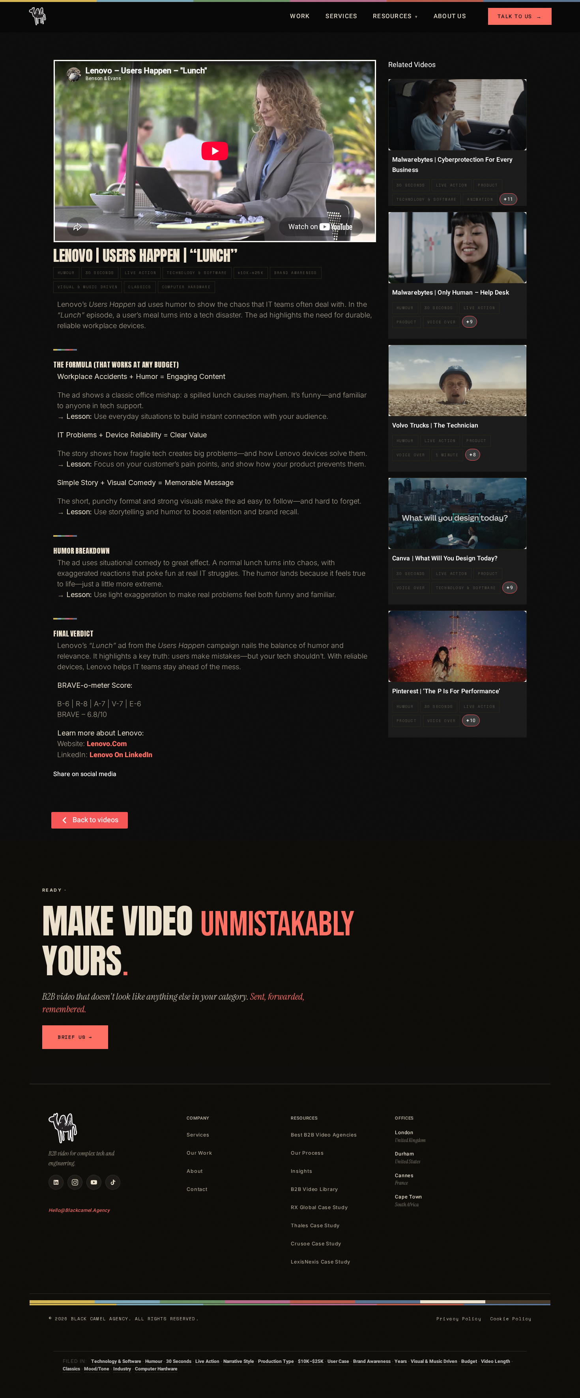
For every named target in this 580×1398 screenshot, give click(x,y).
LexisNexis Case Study (320, 1262)
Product (488, 185)
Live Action (140, 272)
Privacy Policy (458, 1319)
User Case (338, 1361)
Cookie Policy (510, 1319)
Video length (495, 1361)
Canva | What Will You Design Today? (445, 558)
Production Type (276, 1361)
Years (401, 1361)
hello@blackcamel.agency (79, 1210)
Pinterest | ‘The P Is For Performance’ (446, 691)
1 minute (447, 454)
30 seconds (100, 272)
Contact (197, 1189)
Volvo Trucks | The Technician (435, 425)
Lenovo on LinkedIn (121, 755)
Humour (66, 272)
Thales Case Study (315, 1225)
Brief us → (75, 1037)
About (195, 1171)
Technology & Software (197, 272)
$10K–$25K (251, 272)
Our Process (307, 1153)
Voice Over (441, 322)
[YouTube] (93, 1182)
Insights (301, 1171)
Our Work (199, 1153)
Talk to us (520, 16)
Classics (139, 286)
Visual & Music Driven (88, 286)
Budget (469, 1361)
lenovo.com (107, 744)
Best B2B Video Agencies (324, 1135)
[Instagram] (74, 1182)
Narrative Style (238, 1361)
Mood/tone (96, 1368)
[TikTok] (112, 1182)
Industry (122, 1368)
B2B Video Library (314, 1189)
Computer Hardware (186, 286)
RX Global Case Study (319, 1207)
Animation (480, 199)
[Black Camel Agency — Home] (37, 16)
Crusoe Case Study (316, 1244)
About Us (450, 16)
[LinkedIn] (56, 1182)
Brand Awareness (295, 272)
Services (341, 16)
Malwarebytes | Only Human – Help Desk (450, 292)
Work (300, 16)
